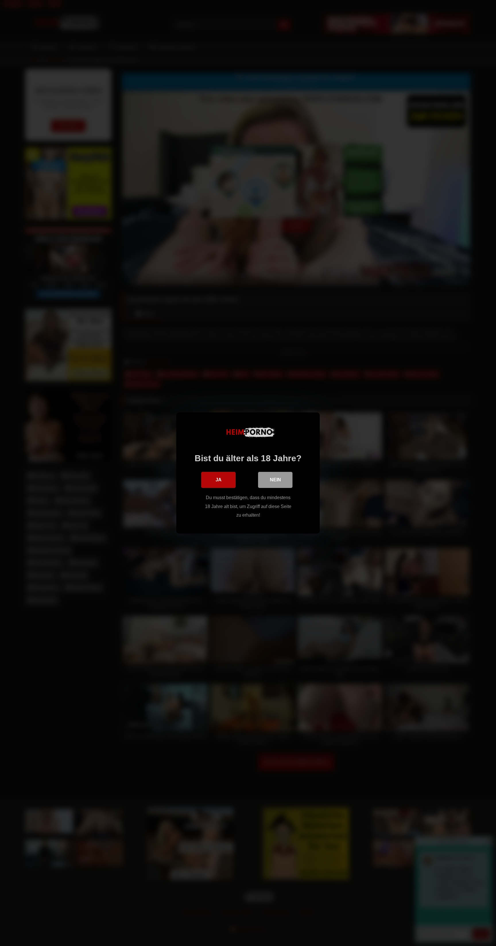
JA (219, 479)
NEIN (275, 479)
